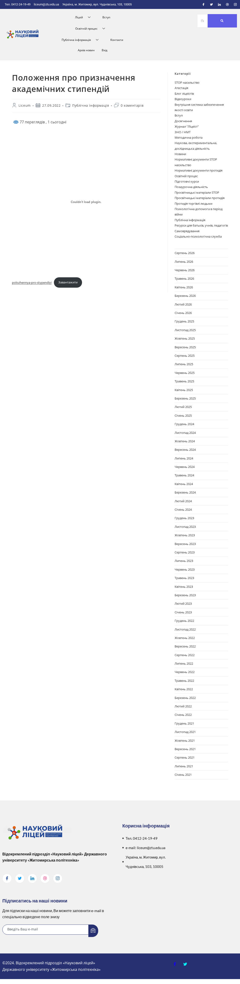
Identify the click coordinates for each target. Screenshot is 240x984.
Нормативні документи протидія (198, 170)
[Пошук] (222, 20)
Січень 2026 (183, 313)
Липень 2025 (184, 364)
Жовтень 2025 (185, 338)
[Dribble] (227, 4)
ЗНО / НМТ (183, 132)
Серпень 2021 (185, 757)
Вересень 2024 (185, 449)
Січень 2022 (183, 715)
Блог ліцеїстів (184, 93)
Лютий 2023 (183, 603)
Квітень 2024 (184, 484)
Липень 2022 (184, 663)
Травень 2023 (184, 578)
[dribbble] (45, 878)
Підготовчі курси (187, 181)
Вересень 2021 (185, 749)
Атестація (181, 88)
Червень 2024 (185, 467)
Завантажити (68, 282)
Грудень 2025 (184, 321)
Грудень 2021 (184, 723)
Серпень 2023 (185, 552)
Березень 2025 (185, 398)
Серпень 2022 (185, 655)
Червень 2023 (185, 569)
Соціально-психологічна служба (198, 236)
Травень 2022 (184, 680)
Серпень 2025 (185, 355)
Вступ (106, 17)
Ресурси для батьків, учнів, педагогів (201, 225)
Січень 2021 (183, 774)
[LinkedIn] (219, 4)
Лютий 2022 (183, 706)
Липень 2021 (184, 766)
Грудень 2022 (184, 621)
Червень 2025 (185, 373)
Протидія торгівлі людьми (193, 203)
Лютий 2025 (183, 407)
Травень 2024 (184, 475)
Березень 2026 (185, 296)
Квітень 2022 (184, 689)
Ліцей (79, 17)
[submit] (93, 931)
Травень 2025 (184, 381)
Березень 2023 (185, 595)
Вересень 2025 (185, 347)
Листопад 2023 (185, 527)
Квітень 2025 (184, 390)
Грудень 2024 (184, 424)
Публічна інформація (76, 40)
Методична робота (188, 137)
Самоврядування (187, 231)
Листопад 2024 (185, 433)
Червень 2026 (185, 270)
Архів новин (86, 50)
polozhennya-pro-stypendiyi (32, 282)
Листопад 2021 (185, 732)
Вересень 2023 (185, 544)
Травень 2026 (184, 278)
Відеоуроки (183, 99)
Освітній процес (86, 29)
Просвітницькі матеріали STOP (197, 192)
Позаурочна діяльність (191, 187)
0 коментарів (132, 105)
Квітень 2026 (184, 287)
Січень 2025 (183, 415)
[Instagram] (235, 4)
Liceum (25, 105)
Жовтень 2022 (185, 638)
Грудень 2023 (184, 518)
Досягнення (183, 121)
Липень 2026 (184, 261)
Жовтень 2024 (185, 441)
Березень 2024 (185, 492)
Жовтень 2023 (185, 535)
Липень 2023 (184, 561)
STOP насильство (187, 82)
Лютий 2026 (183, 304)
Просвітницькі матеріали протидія (200, 198)
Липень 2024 (184, 458)
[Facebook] (203, 4)
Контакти (116, 40)
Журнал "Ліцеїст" (187, 126)
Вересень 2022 (185, 646)
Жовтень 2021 (185, 740)
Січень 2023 (183, 612)
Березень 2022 (185, 698)
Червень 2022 (185, 672)
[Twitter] (211, 4)
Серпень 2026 (185, 253)
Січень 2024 (183, 509)
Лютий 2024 (183, 501)
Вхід (104, 50)
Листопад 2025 (185, 330)
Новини (180, 154)
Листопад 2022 (185, 629)
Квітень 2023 (184, 586)
